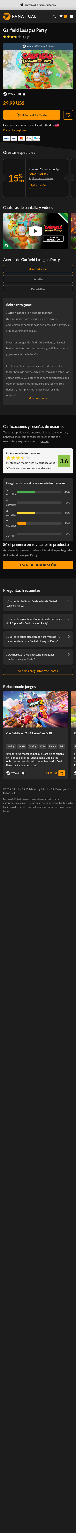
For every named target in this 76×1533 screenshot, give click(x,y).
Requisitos (38, 289)
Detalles (38, 279)
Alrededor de (38, 269)
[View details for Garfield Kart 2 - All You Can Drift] (35, 709)
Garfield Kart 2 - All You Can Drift (29, 733)
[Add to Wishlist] (68, 115)
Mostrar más (36, 398)
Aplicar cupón (38, 185)
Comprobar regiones (14, 130)
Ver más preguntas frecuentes (38, 671)
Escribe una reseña (38, 565)
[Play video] (35, 231)
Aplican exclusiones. (41, 178)
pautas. (44, 441)
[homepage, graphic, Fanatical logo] (19, 16)
